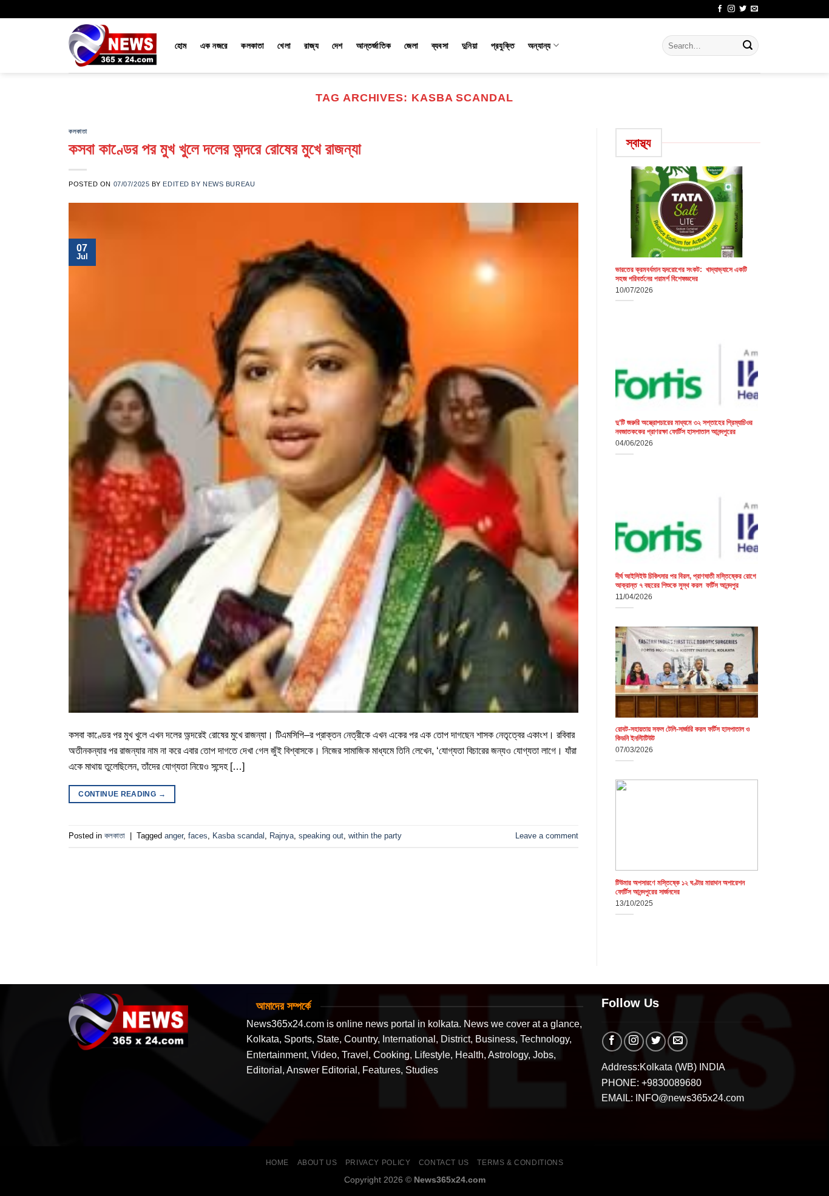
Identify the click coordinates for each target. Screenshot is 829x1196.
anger (173, 835)
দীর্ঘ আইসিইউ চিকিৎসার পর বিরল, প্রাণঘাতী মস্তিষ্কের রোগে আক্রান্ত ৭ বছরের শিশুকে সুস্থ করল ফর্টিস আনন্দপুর (685, 581)
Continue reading (122, 794)
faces (198, 835)
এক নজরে (214, 45)
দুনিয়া (470, 45)
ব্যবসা (439, 45)
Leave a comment (546, 835)
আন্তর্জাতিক (373, 45)
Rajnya (281, 835)
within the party (375, 835)
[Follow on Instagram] (731, 9)
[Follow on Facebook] (719, 9)
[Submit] (747, 45)
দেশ (337, 45)
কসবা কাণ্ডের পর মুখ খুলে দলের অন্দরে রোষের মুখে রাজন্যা (215, 148)
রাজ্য (311, 45)
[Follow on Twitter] (742, 9)
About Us (317, 1162)
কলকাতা (252, 45)
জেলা (411, 45)
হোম (181, 45)
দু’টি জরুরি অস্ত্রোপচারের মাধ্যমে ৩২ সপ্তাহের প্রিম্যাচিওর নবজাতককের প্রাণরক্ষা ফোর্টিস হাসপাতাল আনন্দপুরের (684, 427)
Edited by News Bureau (209, 184)
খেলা (284, 45)
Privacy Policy (378, 1162)
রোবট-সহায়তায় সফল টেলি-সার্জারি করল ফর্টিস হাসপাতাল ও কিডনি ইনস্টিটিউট (682, 733)
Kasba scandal (238, 835)
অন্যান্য (539, 45)
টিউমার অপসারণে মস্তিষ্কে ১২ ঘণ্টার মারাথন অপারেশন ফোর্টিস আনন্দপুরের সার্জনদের (680, 887)
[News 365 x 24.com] (113, 45)
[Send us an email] (754, 9)
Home (277, 1162)
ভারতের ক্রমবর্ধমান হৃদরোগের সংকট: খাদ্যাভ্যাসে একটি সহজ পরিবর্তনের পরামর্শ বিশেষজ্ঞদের (681, 274)
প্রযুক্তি (503, 45)
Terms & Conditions (520, 1162)
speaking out (321, 835)
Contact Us (444, 1162)
